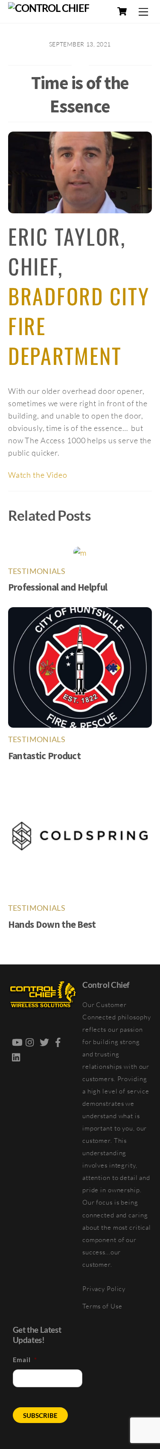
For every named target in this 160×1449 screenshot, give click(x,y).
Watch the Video (37, 474)
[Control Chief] (49, 8)
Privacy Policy (103, 1289)
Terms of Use (102, 1306)
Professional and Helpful (58, 587)
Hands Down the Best (52, 924)
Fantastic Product (44, 755)
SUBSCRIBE (40, 1415)
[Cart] (122, 11)
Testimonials (36, 571)
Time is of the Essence (80, 94)
